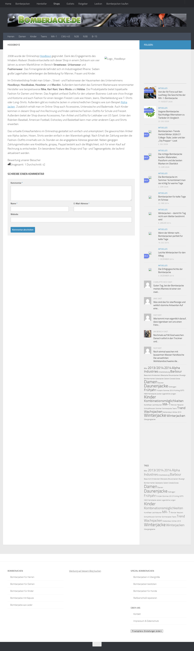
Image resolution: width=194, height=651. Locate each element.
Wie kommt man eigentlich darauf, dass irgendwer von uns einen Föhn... (169, 321)
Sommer (159, 409)
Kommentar (17, 183)
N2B (76, 36)
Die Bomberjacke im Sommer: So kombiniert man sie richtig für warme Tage (172, 180)
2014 (167, 368)
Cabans (166, 379)
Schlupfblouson (149, 409)
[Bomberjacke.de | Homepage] (97, 20)
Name (14, 203)
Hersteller (42, 3)
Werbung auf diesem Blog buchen (85, 571)
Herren (10, 36)
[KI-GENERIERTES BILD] (150, 132)
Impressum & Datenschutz (146, 621)
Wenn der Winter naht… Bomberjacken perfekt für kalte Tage (170, 236)
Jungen (173, 394)
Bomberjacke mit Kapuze (22, 598)
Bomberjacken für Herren (22, 577)
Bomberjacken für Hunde (145, 591)
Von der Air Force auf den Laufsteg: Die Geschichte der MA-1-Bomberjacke (172, 95)
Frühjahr (150, 390)
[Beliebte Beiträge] (160, 82)
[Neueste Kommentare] (170, 82)
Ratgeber (83, 3)
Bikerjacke (164, 375)
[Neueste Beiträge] (149, 82)
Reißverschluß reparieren (145, 598)
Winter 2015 (176, 412)
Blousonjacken (174, 375)
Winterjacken (176, 416)
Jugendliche (166, 394)
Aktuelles (162, 88)
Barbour (176, 371)
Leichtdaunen (157, 405)
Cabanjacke (159, 379)
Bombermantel (149, 379)
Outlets (70, 3)
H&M (146, 394)
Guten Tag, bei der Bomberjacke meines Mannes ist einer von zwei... (168, 288)
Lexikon (98, 3)
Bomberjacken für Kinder (22, 591)
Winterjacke (155, 415)
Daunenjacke (156, 385)
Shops (57, 3)
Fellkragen (172, 387)
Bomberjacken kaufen (117, 3)
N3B (85, 36)
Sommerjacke (167, 409)
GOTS (182, 390)
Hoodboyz (45, 56)
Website (14, 214)
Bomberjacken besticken (145, 584)
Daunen (161, 383)
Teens (44, 36)
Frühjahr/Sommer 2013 (165, 390)
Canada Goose (175, 379)
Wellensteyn (167, 412)
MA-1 (54, 36)
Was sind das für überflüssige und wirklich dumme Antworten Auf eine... (169, 305)
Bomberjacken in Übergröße (146, 577)
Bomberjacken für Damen (22, 584)
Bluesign (182, 375)
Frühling (177, 390)
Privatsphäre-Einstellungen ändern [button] (147, 631)
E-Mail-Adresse (81, 203)
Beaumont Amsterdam (152, 375)
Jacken (159, 394)
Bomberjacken (22, 3)
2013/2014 (156, 368)
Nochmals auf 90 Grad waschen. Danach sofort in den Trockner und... (168, 338)
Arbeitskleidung (164, 372)
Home (8, 3)
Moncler (174, 405)
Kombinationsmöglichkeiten (164, 401)
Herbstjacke (152, 394)
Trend (181, 408)
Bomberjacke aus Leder (21, 605)
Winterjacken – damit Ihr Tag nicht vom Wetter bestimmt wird (172, 216)
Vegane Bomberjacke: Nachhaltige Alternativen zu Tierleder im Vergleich (171, 114)
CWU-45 (65, 36)
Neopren (180, 405)
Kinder (33, 36)
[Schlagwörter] (181, 82)
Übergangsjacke (150, 419)
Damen (22, 36)
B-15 (94, 36)
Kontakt (137, 614)
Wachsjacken (153, 412)
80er (145, 368)
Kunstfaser (148, 405)
